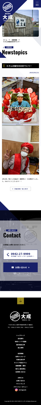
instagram (22, 390)
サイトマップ (20, 384)
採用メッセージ (20, 356)
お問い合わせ (20, 381)
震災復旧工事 (20, 345)
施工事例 (20, 348)
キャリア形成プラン (20, 363)
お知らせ (20, 378)
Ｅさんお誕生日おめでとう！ (11, 41)
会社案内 (20, 338)
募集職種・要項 (20, 366)
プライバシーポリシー (20, 387)
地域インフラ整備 (20, 341)
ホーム (5, 40)
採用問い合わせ (20, 372)
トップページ (20, 335)
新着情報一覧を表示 (21, 189)
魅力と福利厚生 (20, 369)
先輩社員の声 (20, 360)
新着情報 (14, 40)
